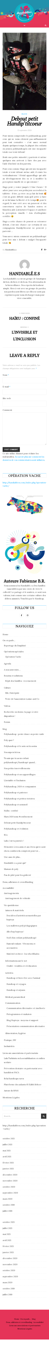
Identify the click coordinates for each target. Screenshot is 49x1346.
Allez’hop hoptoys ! (15, 931)
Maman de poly (11, 869)
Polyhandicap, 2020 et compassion (20, 786)
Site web (7, 398)
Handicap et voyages (16, 984)
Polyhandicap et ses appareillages (19, 774)
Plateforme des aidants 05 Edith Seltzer (22, 1084)
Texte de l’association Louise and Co (22, 699)
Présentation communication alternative (26, 1026)
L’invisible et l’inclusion (14, 780)
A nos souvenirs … (12, 670)
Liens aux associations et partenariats (20, 1053)
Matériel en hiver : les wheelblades (23, 954)
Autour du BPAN (11, 1090)
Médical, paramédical (15, 997)
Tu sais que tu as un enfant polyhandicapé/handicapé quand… (20, 760)
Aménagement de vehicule (17, 898)
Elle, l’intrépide (12, 693)
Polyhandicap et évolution (16, 829)
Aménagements (11, 893)
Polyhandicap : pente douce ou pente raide (24, 734)
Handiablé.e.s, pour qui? (15, 863)
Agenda (7, 663)
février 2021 (8, 1162)
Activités (9, 973)
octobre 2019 (9, 1205)
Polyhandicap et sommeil (15, 804)
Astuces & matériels (14, 910)
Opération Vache (13, 657)
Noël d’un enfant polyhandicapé (21, 938)
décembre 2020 (10, 1175)
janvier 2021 (8, 1168)
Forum (7, 722)
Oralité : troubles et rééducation (22, 966)
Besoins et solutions (13, 675)
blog (24, 114)
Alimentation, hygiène (15, 1033)
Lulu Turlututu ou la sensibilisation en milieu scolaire (24, 1060)
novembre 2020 (10, 1180)
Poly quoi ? (9, 740)
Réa (5, 835)
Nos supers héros (12, 752)
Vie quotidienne (11, 905)
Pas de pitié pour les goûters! (17, 875)
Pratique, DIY (10, 1040)
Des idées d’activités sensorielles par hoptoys (24, 917)
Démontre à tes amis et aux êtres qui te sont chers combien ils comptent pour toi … (25, 849)
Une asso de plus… (12, 857)
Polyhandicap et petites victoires (19, 798)
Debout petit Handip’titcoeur (17, 823)
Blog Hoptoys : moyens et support (22, 1020)
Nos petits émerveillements (17, 768)
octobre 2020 (9, 1187)
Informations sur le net (16, 961)
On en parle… (9, 640)
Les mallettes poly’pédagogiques (22, 925)
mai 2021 (6, 1150)
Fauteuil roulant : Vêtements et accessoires (21, 945)
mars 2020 (7, 1199)
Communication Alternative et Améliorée (26, 1008)
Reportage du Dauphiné (15, 645)
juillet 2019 (7, 1211)
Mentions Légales (11, 1097)
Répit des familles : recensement (20, 681)
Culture (7, 688)
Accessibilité (8, 888)
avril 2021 (7, 1156)
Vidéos (7, 706)
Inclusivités (9, 1046)
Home (5, 634)
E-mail (6, 386)
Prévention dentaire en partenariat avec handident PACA (23, 1070)
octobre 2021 (9, 1138)
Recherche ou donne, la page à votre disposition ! (21, 714)
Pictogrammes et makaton (19, 1014)
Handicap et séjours (16, 990)
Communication (12, 1003)
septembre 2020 (10, 1193)
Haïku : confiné (11, 810)
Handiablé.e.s (10, 250)
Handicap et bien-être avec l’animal (23, 978)
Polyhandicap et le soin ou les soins (20, 746)
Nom (6, 375)
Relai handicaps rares (14, 1078)
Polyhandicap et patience (16, 792)
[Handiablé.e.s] (24, 13)
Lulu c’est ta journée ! (14, 841)
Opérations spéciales (14, 651)
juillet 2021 (7, 1144)
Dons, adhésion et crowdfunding (18, 882)
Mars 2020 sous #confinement (18, 816)
